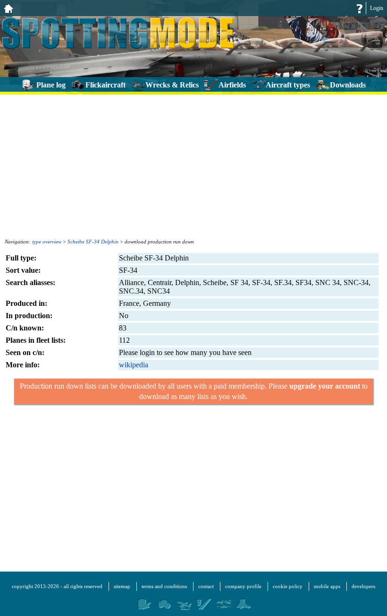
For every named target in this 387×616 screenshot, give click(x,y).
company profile (243, 586)
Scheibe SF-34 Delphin (92, 241)
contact (206, 586)
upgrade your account (324, 386)
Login (376, 8)
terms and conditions (164, 586)
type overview (46, 241)
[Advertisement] (193, 165)
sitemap (122, 586)
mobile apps (327, 586)
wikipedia (133, 365)
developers (363, 586)
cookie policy (288, 586)
